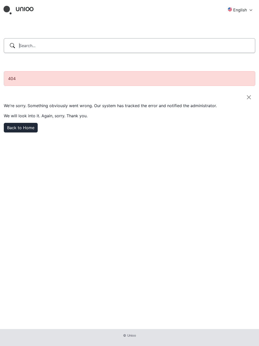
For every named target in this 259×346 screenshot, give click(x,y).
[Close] (249, 97)
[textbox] (239, 10)
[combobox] (241, 10)
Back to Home (20, 127)
